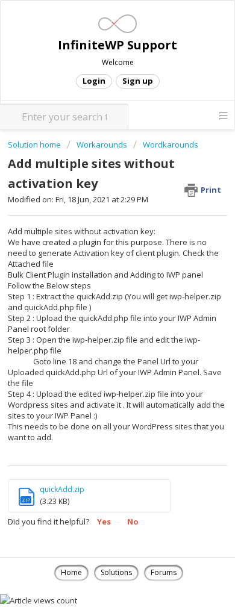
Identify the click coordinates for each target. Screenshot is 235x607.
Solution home (35, 144)
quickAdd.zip (62, 489)
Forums (164, 572)
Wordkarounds (170, 144)
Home (71, 572)
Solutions (116, 572)
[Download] (95, 294)
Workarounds (102, 144)
